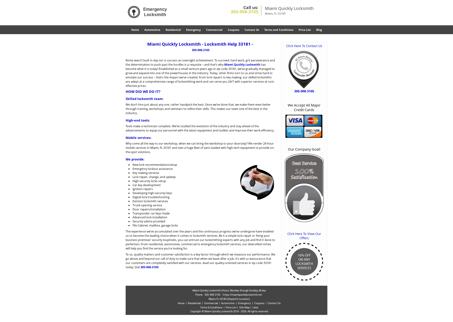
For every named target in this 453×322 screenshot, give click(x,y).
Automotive (152, 29)
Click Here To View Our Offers (304, 236)
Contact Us (252, 29)
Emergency (193, 29)
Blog (319, 29)
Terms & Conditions (211, 307)
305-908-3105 (244, 12)
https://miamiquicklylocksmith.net (242, 294)
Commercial (214, 29)
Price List (305, 29)
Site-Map (244, 307)
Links (255, 307)
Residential (173, 29)
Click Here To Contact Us (304, 46)
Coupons (233, 29)
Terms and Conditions (278, 29)
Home (135, 29)
